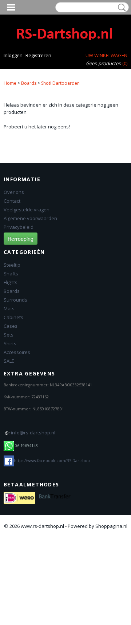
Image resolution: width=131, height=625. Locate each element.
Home (10, 83)
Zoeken (120, 7)
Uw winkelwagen (106, 55)
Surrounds (15, 299)
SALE (9, 361)
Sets (8, 334)
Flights (10, 282)
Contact (12, 201)
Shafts (11, 273)
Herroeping (20, 238)
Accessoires (17, 352)
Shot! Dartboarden (60, 83)
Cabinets (13, 317)
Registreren (38, 55)
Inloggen (13, 55)
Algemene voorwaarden (30, 218)
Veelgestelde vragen (26, 209)
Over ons (14, 192)
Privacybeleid (18, 227)
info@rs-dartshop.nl (33, 432)
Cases (10, 326)
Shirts (10, 343)
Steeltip (12, 265)
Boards (28, 83)
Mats (9, 308)
